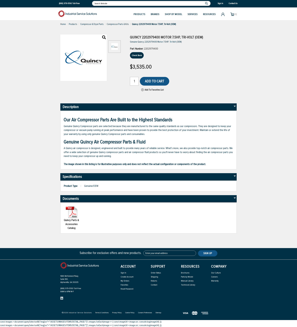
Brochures (185, 272)
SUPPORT (158, 266)
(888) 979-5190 (65, 3)
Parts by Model (187, 276)
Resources (209, 14)
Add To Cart (154, 81)
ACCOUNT (128, 266)
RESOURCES (190, 266)
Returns (154, 280)
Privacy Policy (117, 313)
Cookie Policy (129, 313)
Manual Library (187, 280)
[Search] (207, 3)
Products (139, 14)
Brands (155, 14)
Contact (154, 285)
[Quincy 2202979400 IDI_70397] (104, 37)
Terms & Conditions (102, 313)
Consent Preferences (145, 313)
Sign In (123, 272)
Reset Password (127, 289)
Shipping (154, 276)
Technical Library (188, 285)
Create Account (127, 276)
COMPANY (219, 266)
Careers (214, 276)
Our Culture (216, 272)
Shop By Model (173, 14)
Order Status (156, 272)
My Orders (125, 280)
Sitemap (158, 313)
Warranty (215, 280)
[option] (114, 48)
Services (193, 14)
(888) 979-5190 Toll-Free (70, 288)
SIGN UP (207, 253)
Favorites (124, 285)
